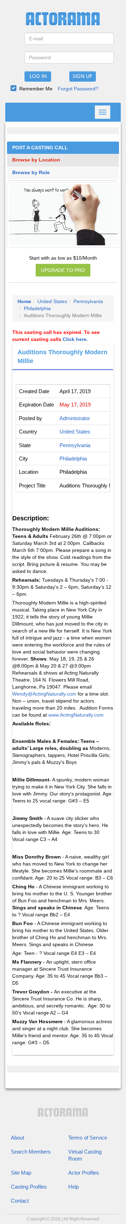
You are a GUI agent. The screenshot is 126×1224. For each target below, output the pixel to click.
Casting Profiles (29, 1187)
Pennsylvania (88, 301)
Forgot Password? (78, 88)
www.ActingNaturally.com (76, 715)
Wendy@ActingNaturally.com (44, 694)
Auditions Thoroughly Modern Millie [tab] (62, 357)
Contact (20, 1201)
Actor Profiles (83, 1173)
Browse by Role (31, 172)
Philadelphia (37, 308)
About (17, 1138)
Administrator (74, 418)
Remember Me (35, 88)
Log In (38, 76)
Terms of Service (87, 1138)
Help (73, 1187)
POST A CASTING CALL (40, 147)
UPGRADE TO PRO (63, 270)
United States (52, 301)
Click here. (75, 339)
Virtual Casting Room (85, 1155)
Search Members (31, 1152)
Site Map (21, 1173)
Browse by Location (36, 160)
